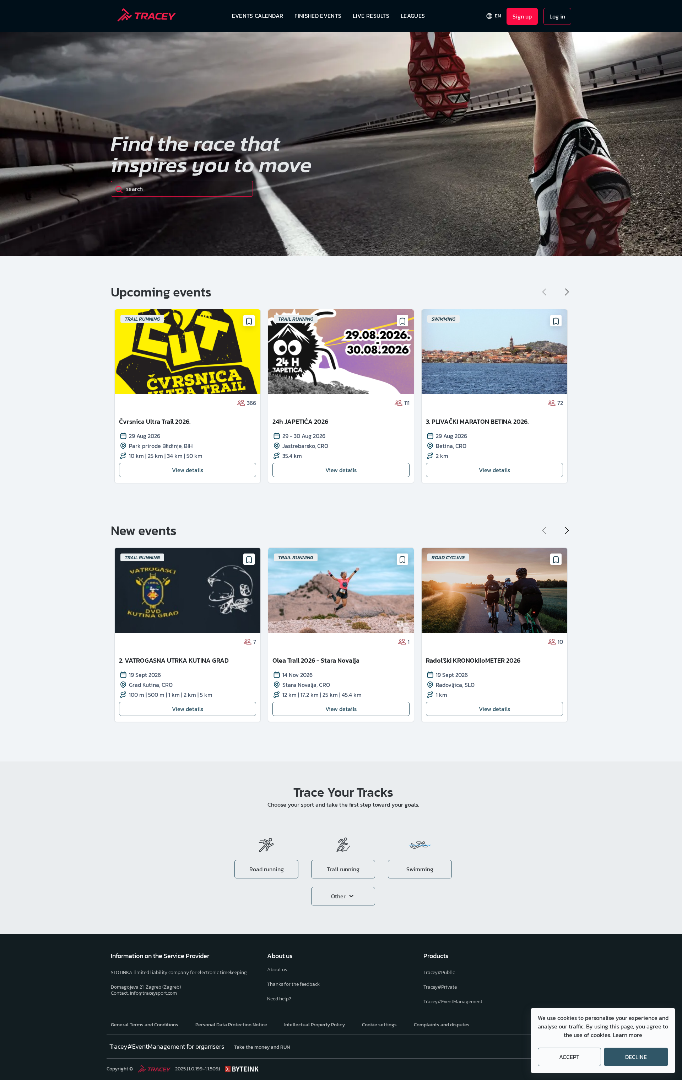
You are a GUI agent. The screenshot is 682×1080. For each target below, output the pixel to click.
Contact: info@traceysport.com (144, 993)
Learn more (627, 1035)
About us (277, 969)
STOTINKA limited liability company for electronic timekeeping (179, 972)
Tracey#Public (439, 972)
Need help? (279, 999)
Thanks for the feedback (293, 984)
